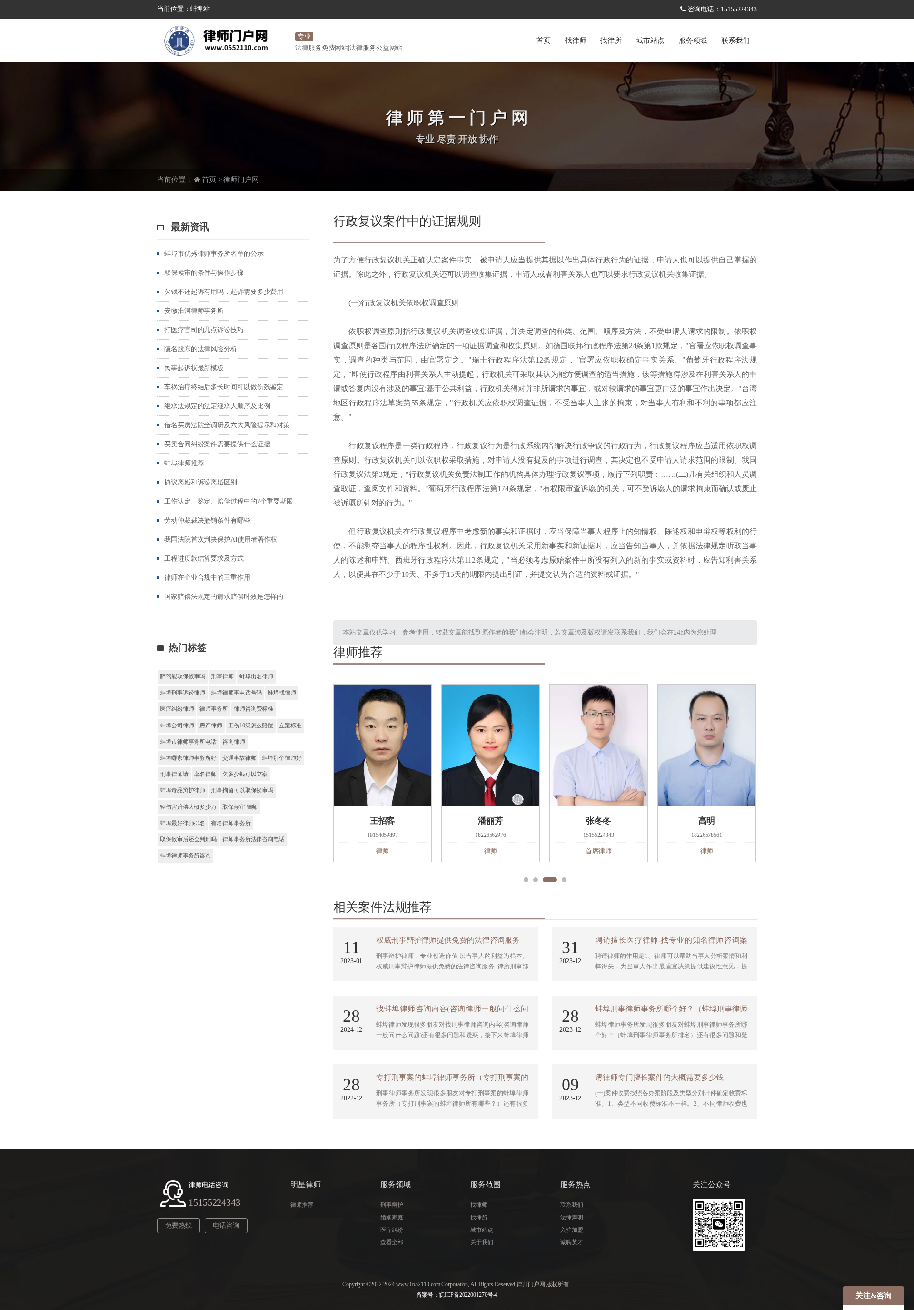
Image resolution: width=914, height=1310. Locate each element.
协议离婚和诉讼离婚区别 (200, 482)
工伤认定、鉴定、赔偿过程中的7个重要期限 (228, 501)
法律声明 (571, 1217)
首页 (543, 40)
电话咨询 (226, 1225)
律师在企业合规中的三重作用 (207, 577)
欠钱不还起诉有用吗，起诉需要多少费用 (223, 291)
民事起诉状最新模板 (194, 368)
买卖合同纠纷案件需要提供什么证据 (217, 444)
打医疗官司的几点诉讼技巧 (204, 329)
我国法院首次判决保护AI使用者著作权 (220, 539)
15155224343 (214, 1202)
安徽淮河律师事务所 (194, 310)
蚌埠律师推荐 (184, 463)
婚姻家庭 (391, 1217)
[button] (526, 879)
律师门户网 (241, 179)
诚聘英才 (571, 1242)
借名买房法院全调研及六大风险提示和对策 (227, 425)
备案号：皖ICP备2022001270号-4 (457, 1294)
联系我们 (735, 40)
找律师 (575, 40)
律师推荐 (301, 1204)
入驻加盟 (571, 1230)
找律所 (611, 40)
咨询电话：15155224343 (722, 9)
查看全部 (391, 1242)
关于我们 (481, 1242)
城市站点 (481, 1230)
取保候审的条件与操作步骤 (204, 272)
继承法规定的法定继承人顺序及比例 (217, 406)
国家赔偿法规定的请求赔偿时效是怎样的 (223, 596)
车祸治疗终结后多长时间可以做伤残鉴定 (223, 387)
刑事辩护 (391, 1204)
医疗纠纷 (391, 1230)
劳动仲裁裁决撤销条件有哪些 (207, 520)
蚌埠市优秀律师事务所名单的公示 (214, 253)
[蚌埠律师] (223, 40)
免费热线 (178, 1225)
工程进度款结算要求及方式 (204, 558)
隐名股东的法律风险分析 (200, 349)
